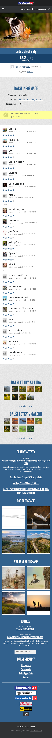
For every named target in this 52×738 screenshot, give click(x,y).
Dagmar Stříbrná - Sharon (22, 308)
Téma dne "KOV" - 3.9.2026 (25, 629)
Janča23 (13, 231)
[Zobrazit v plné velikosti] (26, 30)
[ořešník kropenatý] (7, 421)
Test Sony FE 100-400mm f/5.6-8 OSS (26, 483)
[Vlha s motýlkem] (22, 397)
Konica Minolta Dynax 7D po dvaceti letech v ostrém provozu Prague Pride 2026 (26, 462)
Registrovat (41, 9)
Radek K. (13, 139)
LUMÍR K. (13, 220)
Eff (10, 150)
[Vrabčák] (7, 397)
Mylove (12, 172)
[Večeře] (22, 421)
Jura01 (12, 194)
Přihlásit (26, 9)
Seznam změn (26, 669)
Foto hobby (15, 330)
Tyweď (12, 253)
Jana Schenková (18, 297)
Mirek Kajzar (16, 209)
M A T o (12, 264)
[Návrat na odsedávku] (30, 429)
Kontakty (26, 677)
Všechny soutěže (23, 652)
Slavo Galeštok (17, 275)
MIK (10, 319)
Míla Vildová (16, 183)
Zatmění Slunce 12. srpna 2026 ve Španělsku (26, 477)
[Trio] (30, 397)
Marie (12, 128)
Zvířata (30, 71)
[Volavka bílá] (30, 421)
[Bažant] (30, 389)
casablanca (15, 352)
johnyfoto (14, 242)
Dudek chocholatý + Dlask (31, 99)
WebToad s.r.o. (36, 730)
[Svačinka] (15, 421)
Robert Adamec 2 (22, 67)
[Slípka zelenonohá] (15, 389)
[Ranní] (7, 389)
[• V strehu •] (22, 429)
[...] (15, 429)
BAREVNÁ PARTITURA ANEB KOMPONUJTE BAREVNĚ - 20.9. (25, 637)
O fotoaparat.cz (26, 665)
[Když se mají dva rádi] (15, 397)
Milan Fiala (15, 286)
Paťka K (13, 341)
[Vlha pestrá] (22, 389)
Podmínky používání (26, 673)
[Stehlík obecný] (38, 421)
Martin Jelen (16, 161)
